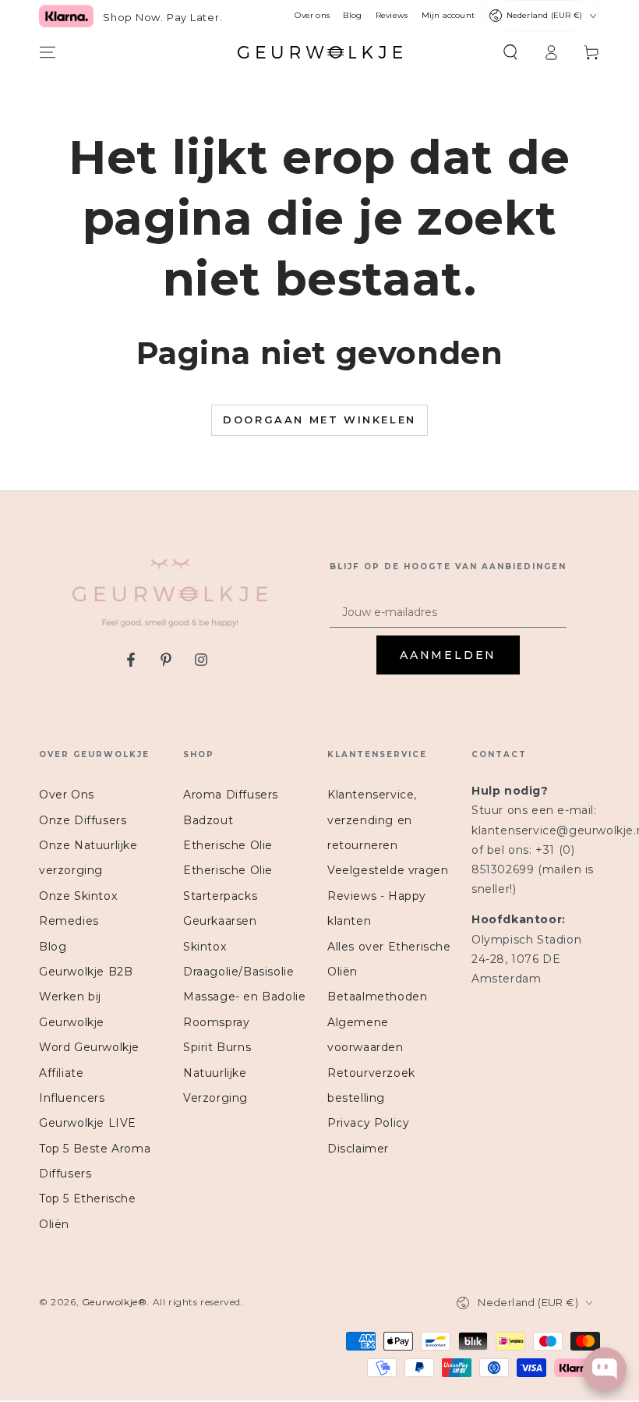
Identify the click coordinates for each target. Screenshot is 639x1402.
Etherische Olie (228, 845)
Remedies (69, 921)
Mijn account (448, 15)
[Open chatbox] (605, 1369)
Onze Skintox (78, 896)
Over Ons (66, 795)
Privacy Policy (368, 1123)
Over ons (312, 15)
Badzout (208, 820)
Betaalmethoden (377, 997)
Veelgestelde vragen (387, 870)
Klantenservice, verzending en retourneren (372, 820)
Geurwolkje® (114, 1302)
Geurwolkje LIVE (87, 1123)
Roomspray (216, 1022)
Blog (352, 15)
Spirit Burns (217, 1047)
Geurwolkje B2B (85, 972)
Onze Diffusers (82, 820)
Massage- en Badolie (244, 997)
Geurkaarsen (220, 921)
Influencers (72, 1098)
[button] (510, 52)
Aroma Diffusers (230, 795)
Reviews (392, 15)
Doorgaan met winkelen (319, 419)
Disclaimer (358, 1149)
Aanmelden (448, 655)
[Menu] (47, 52)
